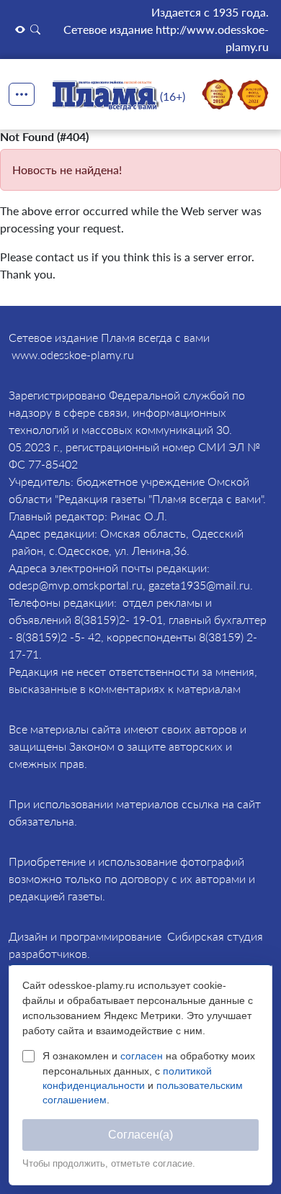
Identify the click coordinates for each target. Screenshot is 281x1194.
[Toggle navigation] (22, 94)
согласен (143, 1056)
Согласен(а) (140, 1135)
